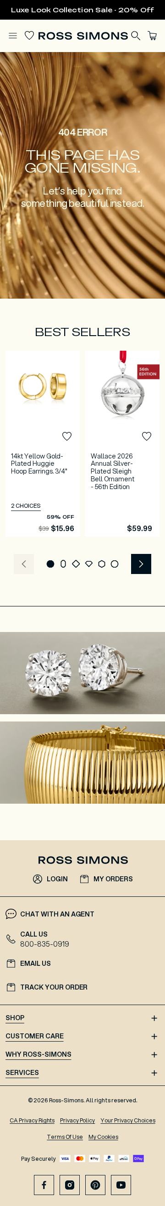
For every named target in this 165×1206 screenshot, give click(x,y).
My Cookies (103, 1137)
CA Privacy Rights (32, 1120)
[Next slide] (141, 564)
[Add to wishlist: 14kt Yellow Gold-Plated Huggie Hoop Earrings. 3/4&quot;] (67, 436)
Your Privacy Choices (127, 1120)
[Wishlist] (29, 35)
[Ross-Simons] (82, 36)
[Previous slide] (24, 564)
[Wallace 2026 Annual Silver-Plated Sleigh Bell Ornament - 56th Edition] (122, 444)
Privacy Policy (77, 1120)
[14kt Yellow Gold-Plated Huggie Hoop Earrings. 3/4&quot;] (43, 444)
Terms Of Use (65, 1137)
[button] (50, 563)
